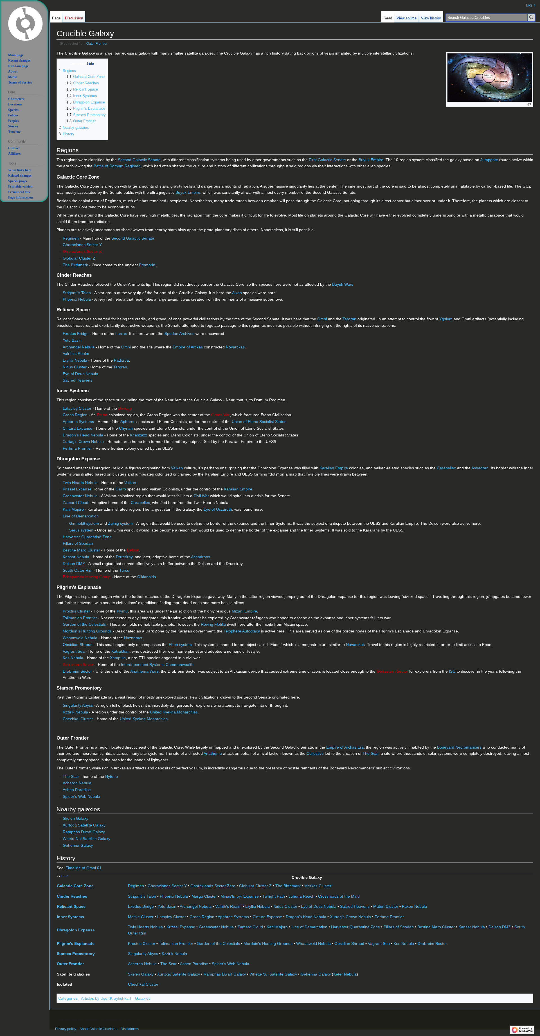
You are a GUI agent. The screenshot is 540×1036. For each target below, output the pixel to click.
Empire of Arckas (188, 347)
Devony (124, 408)
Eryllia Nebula (75, 360)
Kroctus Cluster (76, 611)
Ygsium (446, 319)
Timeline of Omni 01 (84, 868)
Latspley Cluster (77, 408)
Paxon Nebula (414, 906)
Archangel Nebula (78, 347)
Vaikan (177, 468)
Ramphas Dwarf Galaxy (84, 832)
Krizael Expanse (77, 489)
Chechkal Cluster (78, 719)
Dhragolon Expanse (76, 930)
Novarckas (235, 347)
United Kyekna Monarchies (174, 712)
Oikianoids (146, 577)
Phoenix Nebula (77, 299)
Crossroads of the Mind (339, 896)
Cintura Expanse (77, 428)
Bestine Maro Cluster (81, 550)
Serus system (81, 530)
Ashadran (480, 468)
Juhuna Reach (301, 896)
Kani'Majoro (73, 509)
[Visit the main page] (25, 23)
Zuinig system (120, 523)
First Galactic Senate (327, 159)
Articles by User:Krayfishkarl (106, 998)
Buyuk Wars (342, 284)
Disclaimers (130, 1029)
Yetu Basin (72, 340)
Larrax (121, 333)
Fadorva (121, 360)
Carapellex (446, 468)
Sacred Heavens (77, 380)
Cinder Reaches (72, 896)
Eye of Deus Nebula (80, 373)
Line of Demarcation (81, 516)
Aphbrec (127, 421)
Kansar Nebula (76, 557)
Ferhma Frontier (77, 448)
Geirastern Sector (78, 664)
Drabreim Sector (77, 671)
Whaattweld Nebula (80, 638)
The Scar (371, 753)
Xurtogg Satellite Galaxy (84, 825)
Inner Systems (70, 917)
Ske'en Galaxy (75, 818)
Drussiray (124, 557)
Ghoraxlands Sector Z (82, 251)
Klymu (122, 611)
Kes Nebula (73, 658)
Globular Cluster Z (79, 258)
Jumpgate (489, 159)
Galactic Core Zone (75, 886)
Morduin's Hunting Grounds (87, 631)
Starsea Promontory (76, 953)
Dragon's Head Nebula (83, 435)
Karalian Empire (334, 468)
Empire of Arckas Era (345, 747)
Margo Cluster (204, 896)
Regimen (71, 238)
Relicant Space (71, 906)
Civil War (201, 496)
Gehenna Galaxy (78, 845)
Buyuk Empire (371, 159)
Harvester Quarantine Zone (87, 537)
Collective (315, 753)
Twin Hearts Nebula (80, 482)
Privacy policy (65, 1029)
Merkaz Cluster (317, 886)
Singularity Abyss (78, 705)
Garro (121, 489)
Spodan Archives (179, 333)
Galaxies (142, 998)
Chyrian (126, 428)
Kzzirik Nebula (75, 712)
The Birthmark (75, 265)
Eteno (102, 415)
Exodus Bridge (76, 333)
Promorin (147, 265)
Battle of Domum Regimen (117, 166)
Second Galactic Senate (139, 159)
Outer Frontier (96, 43)
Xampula (118, 658)
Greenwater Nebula (80, 496)
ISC (452, 671)
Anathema (213, 753)
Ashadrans (200, 557)
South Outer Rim (78, 570)
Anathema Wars (144, 671)
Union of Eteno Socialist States (259, 421)
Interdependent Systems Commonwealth (157, 664)
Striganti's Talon (77, 292)
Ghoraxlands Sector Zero (212, 886)
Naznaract (133, 638)
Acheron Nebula (77, 783)
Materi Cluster (385, 906)
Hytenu (111, 776)
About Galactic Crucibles (98, 1029)
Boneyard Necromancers (459, 747)
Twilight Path (273, 896)
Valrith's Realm (76, 353)
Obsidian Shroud (78, 644)
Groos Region (75, 415)
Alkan (237, 292)
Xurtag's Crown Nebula (83, 441)
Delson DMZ (74, 563)
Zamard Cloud (75, 502)
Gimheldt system (84, 523)
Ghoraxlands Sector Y (82, 244)
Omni (322, 319)
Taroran (349, 319)
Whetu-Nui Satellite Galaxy (86, 838)
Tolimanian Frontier (80, 618)
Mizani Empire (244, 611)
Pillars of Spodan (78, 543)
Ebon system (180, 644)
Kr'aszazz (138, 435)
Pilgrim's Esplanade (75, 943)
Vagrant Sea (74, 651)
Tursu (124, 570)
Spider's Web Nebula (81, 796)
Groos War (220, 415)
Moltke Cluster (141, 917)
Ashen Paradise (77, 789)
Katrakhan (120, 651)
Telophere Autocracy (242, 631)
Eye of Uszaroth (218, 509)
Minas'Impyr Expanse (239, 896)
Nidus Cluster (75, 367)
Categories (68, 998)
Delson (133, 550)
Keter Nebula (345, 974)
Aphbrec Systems (78, 421)
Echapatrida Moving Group (87, 577)
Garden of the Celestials (84, 624)
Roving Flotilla (213, 624)
